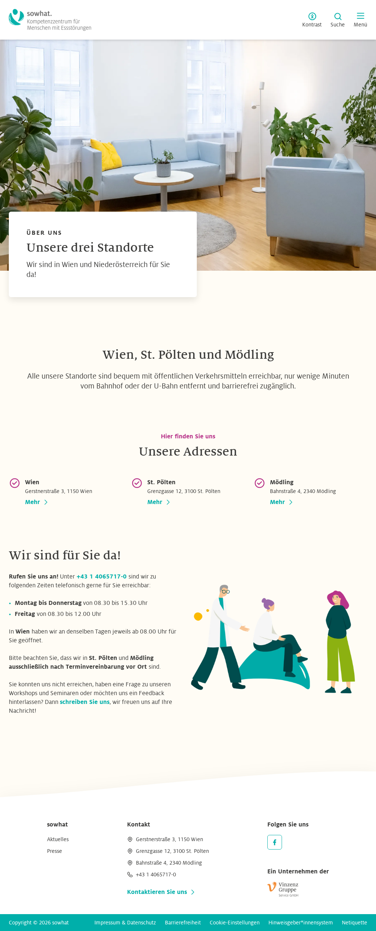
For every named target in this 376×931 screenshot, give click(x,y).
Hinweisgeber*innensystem (300, 922)
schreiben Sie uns (84, 702)
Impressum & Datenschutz (125, 922)
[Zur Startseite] (50, 20)
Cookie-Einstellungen (235, 922)
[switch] (312, 20)
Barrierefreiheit (183, 922)
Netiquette (354, 922)
